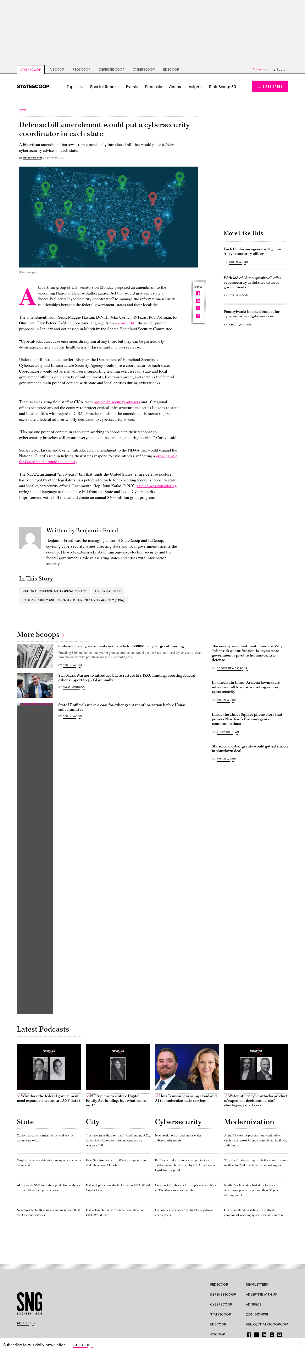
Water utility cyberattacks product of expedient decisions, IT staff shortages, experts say (256, 1100)
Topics (72, 86)
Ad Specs (253, 1304)
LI (262, 1334)
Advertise (260, 69)
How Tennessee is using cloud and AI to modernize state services (186, 1098)
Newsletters (257, 1284)
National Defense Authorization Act (54, 591)
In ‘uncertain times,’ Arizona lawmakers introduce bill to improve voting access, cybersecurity (246, 687)
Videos (174, 86)
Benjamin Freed (33, 157)
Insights (195, 86)
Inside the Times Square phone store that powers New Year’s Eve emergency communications (247, 719)
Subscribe (273, 86)
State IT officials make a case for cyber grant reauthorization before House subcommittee (122, 707)
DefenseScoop (111, 69)
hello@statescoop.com (267, 1324)
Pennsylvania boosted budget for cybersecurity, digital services (252, 314)
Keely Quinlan (240, 324)
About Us (26, 1323)
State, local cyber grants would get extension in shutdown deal (250, 748)
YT (279, 1334)
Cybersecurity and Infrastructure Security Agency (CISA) (73, 600)
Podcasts (153, 86)
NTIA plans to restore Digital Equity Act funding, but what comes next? (116, 1100)
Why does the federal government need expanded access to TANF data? (48, 1098)
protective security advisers (117, 402)
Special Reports (104, 86)
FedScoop (81, 69)
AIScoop (57, 69)
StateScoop (30, 69)
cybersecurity (108, 591)
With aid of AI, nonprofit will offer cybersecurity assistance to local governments (252, 282)
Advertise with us (261, 1294)
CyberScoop (144, 69)
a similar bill (126, 323)
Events (132, 86)
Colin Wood (238, 262)
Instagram (272, 1334)
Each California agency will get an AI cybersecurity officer (252, 251)
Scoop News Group (232, 668)
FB (248, 1334)
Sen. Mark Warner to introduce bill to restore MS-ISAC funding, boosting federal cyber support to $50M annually (126, 678)
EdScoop (171, 69)
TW (256, 1334)
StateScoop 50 (222, 86)
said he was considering (157, 485)
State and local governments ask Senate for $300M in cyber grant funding (121, 646)
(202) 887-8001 (257, 1314)
